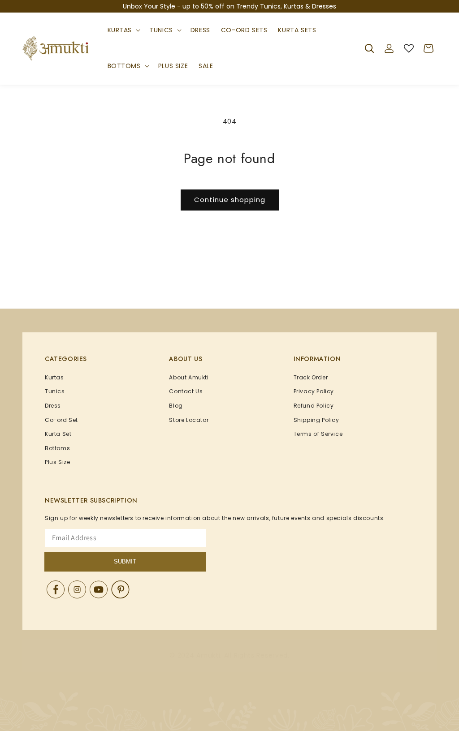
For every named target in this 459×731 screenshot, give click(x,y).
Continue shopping (229, 199)
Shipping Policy (316, 420)
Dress (53, 405)
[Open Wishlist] (409, 48)
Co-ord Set (61, 420)
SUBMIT (125, 561)
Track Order (311, 377)
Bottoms (124, 65)
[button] (123, 30)
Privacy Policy (314, 391)
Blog (175, 405)
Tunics (161, 30)
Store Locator (188, 420)
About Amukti (188, 377)
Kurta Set (58, 434)
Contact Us (186, 391)
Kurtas (120, 30)
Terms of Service (318, 434)
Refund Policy (314, 405)
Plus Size (57, 462)
